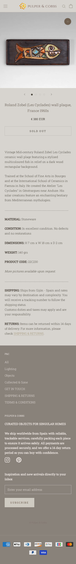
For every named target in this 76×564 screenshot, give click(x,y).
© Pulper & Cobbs (38, 522)
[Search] (64, 6)
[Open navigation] (5, 6)
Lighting (10, 369)
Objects (9, 375)
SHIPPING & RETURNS (29, 333)
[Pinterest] (18, 460)
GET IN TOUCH (15, 389)
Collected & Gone (16, 382)
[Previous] (24, 94)
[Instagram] (7, 460)
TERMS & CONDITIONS (20, 402)
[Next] (51, 94)
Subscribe (19, 502)
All (7, 362)
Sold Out (38, 131)
